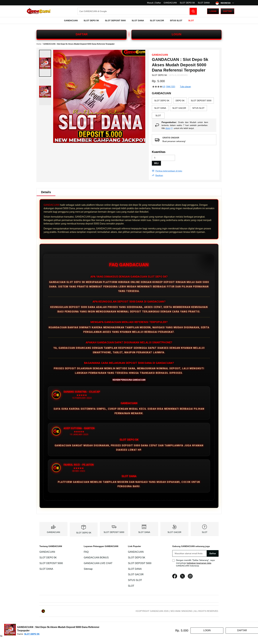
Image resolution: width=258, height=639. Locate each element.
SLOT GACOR (174, 532)
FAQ (86, 552)
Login (213, 11)
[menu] (129, 20)
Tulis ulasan (185, 87)
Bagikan (159, 175)
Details (46, 192)
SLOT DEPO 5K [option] (161, 100)
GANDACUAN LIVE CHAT (98, 563)
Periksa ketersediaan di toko (168, 171)
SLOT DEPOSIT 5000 (114, 532)
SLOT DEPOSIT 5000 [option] (201, 100)
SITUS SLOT (135, 580)
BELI (156, 163)
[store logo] (38, 11)
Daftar (227, 11)
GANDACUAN (170, 2)
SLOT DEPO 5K (187, 2)
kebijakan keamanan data (199, 563)
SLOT (204, 532)
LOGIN (176, 34)
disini (167, 128)
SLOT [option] (158, 115)
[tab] (46, 192)
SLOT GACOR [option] (179, 108)
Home (38, 44)
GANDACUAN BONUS (96, 557)
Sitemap (88, 569)
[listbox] (184, 108)
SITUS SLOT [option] (198, 108)
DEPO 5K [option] (180, 100)
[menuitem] (71, 20)
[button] (45, 63)
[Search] (193, 11)
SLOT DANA (204, 2)
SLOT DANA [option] (160, 108)
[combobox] (137, 11)
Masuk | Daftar (154, 2)
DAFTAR (81, 34)
